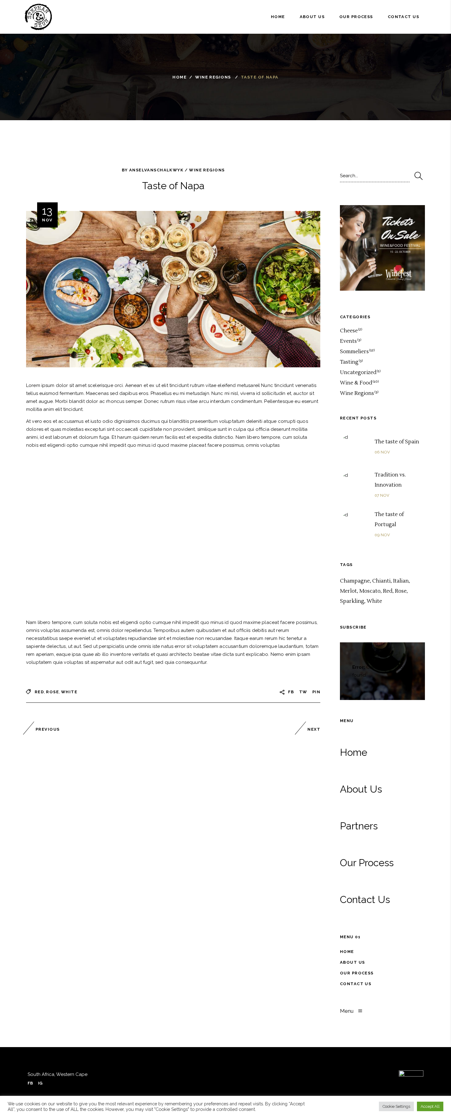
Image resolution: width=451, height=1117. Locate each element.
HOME (347, 951)
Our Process (367, 862)
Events (348, 341)
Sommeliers (354, 351)
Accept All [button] (430, 1106)
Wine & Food (356, 383)
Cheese (349, 330)
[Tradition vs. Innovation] (354, 485)
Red (39, 692)
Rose (52, 692)
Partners (359, 826)
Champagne (355, 581)
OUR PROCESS (357, 973)
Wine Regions (213, 77)
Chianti (381, 581)
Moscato (369, 591)
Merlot (348, 591)
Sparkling (352, 601)
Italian (401, 581)
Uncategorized (358, 372)
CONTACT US (355, 983)
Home (179, 77)
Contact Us (365, 899)
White (69, 692)
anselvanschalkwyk (156, 170)
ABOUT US (352, 962)
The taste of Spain (397, 441)
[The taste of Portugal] (354, 524)
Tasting (349, 362)
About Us (361, 789)
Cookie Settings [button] (396, 1106)
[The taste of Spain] (354, 447)
